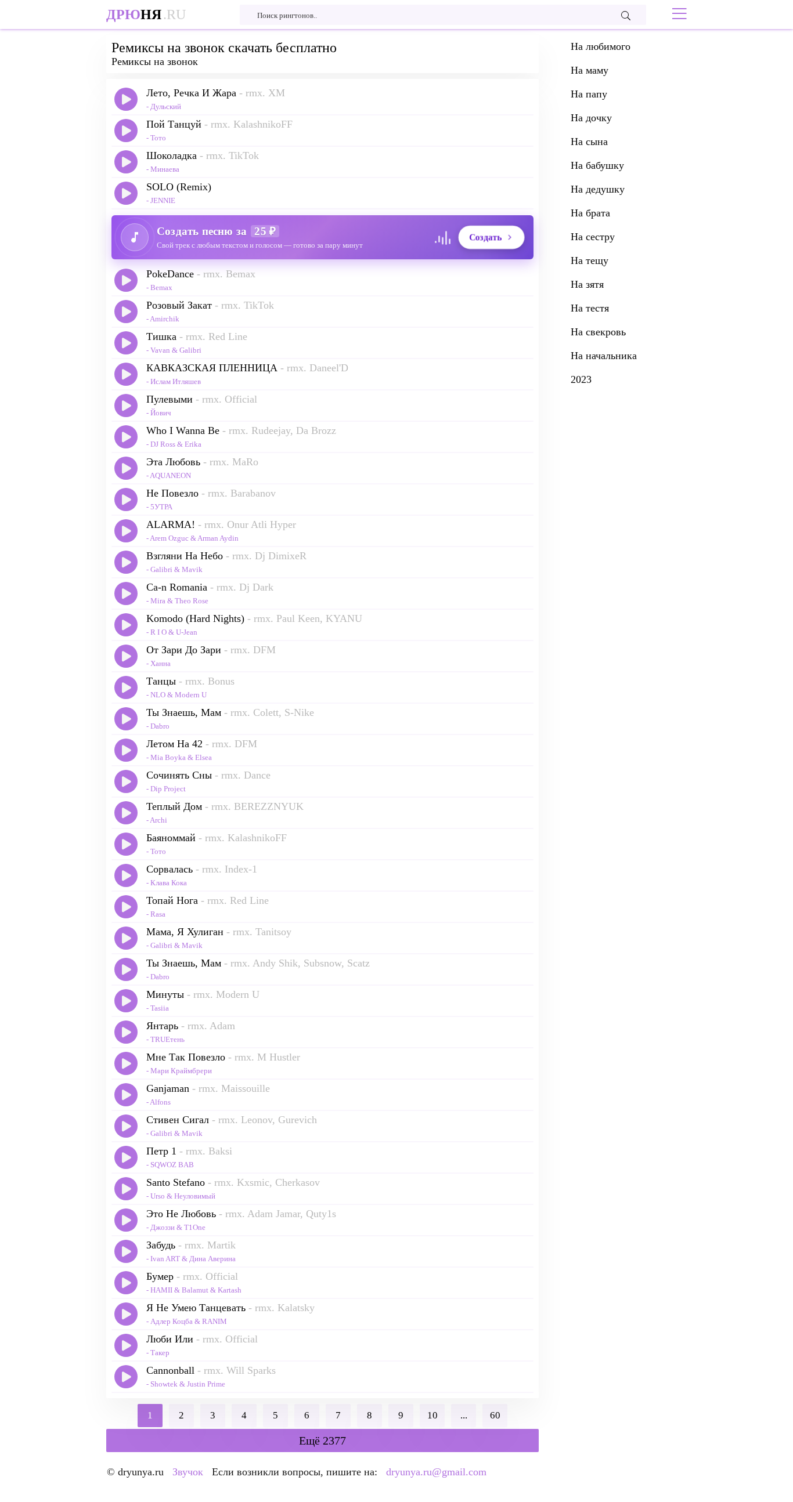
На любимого (600, 46)
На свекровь (598, 332)
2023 (581, 379)
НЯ (146, 14)
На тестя (590, 308)
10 (432, 1415)
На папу (589, 94)
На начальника (604, 355)
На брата (590, 213)
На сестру (593, 237)
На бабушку (597, 165)
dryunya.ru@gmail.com (436, 1472)
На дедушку (598, 189)
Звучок (187, 1472)
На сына (589, 141)
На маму (589, 70)
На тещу (589, 260)
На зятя (587, 284)
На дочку (591, 118)
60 (495, 1415)
